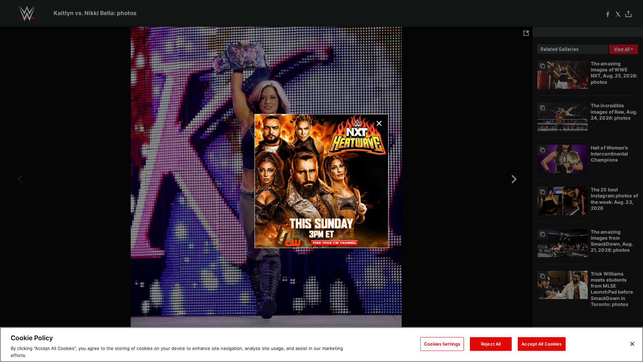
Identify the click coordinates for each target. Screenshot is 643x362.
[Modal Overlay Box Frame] (321, 181)
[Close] (632, 344)
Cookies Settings (442, 344)
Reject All (491, 344)
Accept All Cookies (541, 344)
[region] (321, 344)
